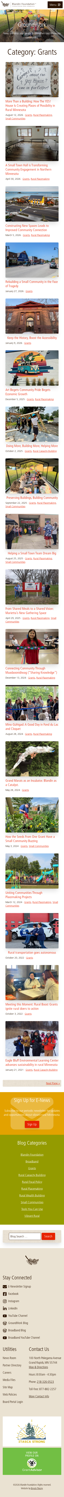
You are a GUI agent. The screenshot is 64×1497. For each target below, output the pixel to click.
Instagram (13, 1301)
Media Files (9, 1380)
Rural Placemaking (42, 115)
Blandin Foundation (32, 1154)
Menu (53, 4)
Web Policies (10, 1394)
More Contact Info (39, 1396)
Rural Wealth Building (32, 1195)
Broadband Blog (17, 1330)
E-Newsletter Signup (19, 1286)
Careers (7, 1373)
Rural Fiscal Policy (32, 1182)
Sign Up (32, 1124)
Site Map (8, 1387)
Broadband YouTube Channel (24, 1338)
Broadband (32, 1161)
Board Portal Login (13, 1402)
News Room (9, 1358)
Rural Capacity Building (45, 451)
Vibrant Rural (32, 1216)
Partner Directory (12, 1365)
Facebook (13, 1294)
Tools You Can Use (32, 1209)
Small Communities (15, 118)
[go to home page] (32, 4)
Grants (28, 115)
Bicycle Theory (37, 1488)
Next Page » (53, 1083)
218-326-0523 (45, 1382)
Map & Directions (38, 1367)
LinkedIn (12, 1308)
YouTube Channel (17, 1316)
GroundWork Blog (18, 1323)
